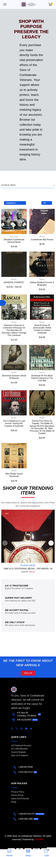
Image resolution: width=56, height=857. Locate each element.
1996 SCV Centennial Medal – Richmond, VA (28, 569)
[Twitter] (17, 729)
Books (42, 236)
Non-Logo (14, 236)
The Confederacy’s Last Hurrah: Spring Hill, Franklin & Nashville (14, 423)
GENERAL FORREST (14, 282)
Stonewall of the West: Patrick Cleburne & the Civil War (42, 378)
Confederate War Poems (42, 239)
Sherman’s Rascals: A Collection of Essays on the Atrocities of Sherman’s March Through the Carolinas (14, 330)
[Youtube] (26, 729)
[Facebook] (12, 729)
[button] (5, 4)
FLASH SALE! (28, 565)
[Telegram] (31, 729)
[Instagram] (21, 729)
